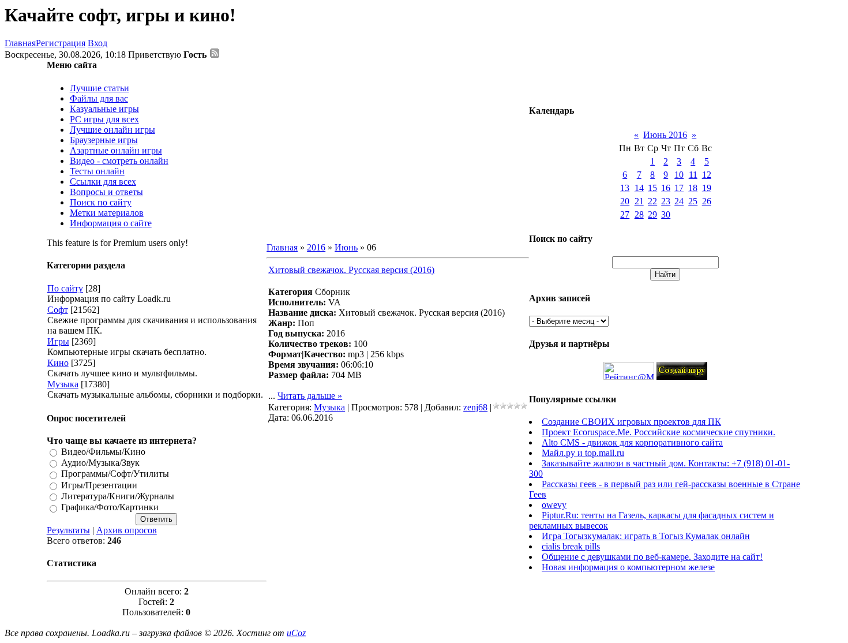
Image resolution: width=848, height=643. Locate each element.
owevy (554, 505)
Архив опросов (126, 530)
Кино (58, 363)
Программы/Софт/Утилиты (115, 474)
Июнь (346, 247)
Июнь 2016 (665, 135)
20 (624, 201)
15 (652, 188)
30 (665, 214)
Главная (20, 43)
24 (679, 201)
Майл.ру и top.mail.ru (583, 453)
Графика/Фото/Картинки (110, 508)
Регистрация (60, 43)
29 (652, 214)
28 (639, 214)
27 (624, 214)
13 (624, 188)
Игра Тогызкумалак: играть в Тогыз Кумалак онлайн (646, 536)
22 (652, 201)
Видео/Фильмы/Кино (103, 452)
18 (692, 188)
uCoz (296, 633)
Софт (57, 310)
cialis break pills (571, 546)
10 (679, 175)
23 (665, 201)
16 (665, 188)
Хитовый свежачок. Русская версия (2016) (351, 270)
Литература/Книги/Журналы (117, 496)
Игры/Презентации (99, 485)
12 (706, 175)
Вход (97, 43)
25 (692, 201)
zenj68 (475, 407)
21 (639, 201)
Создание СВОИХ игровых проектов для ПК (631, 422)
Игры (58, 341)
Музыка (62, 384)
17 (679, 188)
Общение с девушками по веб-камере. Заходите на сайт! (652, 557)
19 (706, 188)
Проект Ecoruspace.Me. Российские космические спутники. (658, 432)
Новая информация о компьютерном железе (628, 567)
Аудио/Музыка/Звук (100, 463)
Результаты (68, 530)
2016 (316, 247)
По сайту (65, 288)
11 (693, 175)
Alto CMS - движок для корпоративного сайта (632, 442)
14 (639, 188)
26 (706, 201)
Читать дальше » (309, 396)
